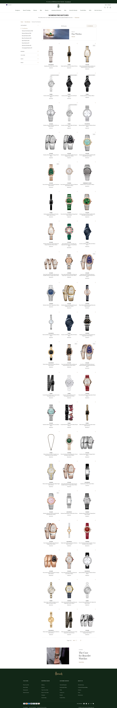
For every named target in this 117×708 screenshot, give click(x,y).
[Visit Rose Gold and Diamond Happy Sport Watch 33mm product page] (87, 372)
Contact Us (62, 692)
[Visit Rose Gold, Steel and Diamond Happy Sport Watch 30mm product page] (69, 191)
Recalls (61, 695)
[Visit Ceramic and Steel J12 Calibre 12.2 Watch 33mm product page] (87, 221)
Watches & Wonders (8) (26, 45)
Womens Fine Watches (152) (27, 30)
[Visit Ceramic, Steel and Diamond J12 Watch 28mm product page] (51, 73)
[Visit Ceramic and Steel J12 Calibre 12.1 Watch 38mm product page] (69, 312)
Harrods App (43, 697)
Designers (17, 10)
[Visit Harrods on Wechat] (93, 703)
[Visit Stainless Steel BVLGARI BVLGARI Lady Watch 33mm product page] (51, 102)
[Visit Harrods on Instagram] (86, 703)
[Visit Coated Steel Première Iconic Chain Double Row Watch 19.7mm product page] (51, 372)
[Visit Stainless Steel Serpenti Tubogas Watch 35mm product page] (51, 132)
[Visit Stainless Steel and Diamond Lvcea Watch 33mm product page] (51, 402)
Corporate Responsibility (83, 687)
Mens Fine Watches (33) (26, 38)
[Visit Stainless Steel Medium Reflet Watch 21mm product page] (69, 490)
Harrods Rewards (63, 684)
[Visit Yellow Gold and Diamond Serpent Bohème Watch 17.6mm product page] (69, 520)
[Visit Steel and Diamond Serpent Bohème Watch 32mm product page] (87, 102)
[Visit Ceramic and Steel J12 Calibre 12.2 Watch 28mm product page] (69, 102)
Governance (80, 695)
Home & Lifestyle (73, 10)
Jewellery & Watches (56, 10)
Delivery (43, 684)
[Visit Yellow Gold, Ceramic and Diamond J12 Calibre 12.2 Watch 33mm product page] (51, 579)
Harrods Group (81, 684)
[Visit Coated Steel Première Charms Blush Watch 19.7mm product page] (69, 402)
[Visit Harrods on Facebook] (84, 703)
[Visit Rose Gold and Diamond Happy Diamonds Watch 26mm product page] (87, 282)
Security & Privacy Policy (41, 707)
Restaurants (25, 690)
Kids (65, 10)
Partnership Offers (63, 687)
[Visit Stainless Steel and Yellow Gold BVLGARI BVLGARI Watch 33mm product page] (87, 132)
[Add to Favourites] (59, 43)
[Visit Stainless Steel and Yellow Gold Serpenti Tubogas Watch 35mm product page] (69, 282)
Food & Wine (83, 10)
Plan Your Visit (26, 684)
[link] (56, 34)
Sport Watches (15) (25, 40)
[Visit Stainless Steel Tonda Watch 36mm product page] (87, 162)
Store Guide (25, 687)
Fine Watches (25, 28)
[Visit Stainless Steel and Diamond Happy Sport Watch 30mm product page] (87, 490)
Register (109, 4)
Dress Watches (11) (25, 43)
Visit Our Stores (98, 10)
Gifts (90, 10)
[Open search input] (105, 7)
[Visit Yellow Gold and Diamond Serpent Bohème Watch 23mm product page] (51, 341)
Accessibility (25, 707)
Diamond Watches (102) (26, 33)
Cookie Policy (62, 697)
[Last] (80, 640)
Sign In (106, 4)
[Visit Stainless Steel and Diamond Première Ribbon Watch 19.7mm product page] (51, 191)
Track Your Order (44, 690)
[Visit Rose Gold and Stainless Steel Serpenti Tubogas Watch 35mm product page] (51, 520)
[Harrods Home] (58, 6)
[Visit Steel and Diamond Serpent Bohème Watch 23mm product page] (51, 312)
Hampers (43, 695)
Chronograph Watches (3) (27, 47)
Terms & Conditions (32, 707)
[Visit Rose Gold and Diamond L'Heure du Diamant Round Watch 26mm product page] (69, 162)
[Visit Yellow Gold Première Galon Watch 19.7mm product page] (69, 43)
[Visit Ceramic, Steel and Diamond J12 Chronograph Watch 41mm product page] (69, 372)
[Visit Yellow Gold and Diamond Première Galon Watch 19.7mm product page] (87, 402)
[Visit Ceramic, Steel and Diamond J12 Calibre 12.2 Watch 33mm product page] (87, 579)
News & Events (26, 692)
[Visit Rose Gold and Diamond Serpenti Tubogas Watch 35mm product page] (51, 550)
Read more (77, 17)
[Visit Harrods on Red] (91, 703)
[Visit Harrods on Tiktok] (88, 703)
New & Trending (26, 10)
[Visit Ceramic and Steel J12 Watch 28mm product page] (87, 73)
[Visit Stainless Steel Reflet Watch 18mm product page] (51, 43)
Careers (79, 690)
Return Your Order (45, 692)
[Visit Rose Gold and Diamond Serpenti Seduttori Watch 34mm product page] (51, 162)
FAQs (61, 690)
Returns (43, 687)
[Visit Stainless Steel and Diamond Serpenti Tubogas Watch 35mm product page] (87, 609)
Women (35, 10)
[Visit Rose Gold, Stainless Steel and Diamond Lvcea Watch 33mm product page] (69, 550)
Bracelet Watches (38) (26, 35)
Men (41, 10)
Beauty (46, 10)
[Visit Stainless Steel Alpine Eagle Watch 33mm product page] (51, 282)
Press (79, 692)
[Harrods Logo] (58, 673)
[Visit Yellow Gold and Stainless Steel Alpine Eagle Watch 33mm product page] (51, 461)
